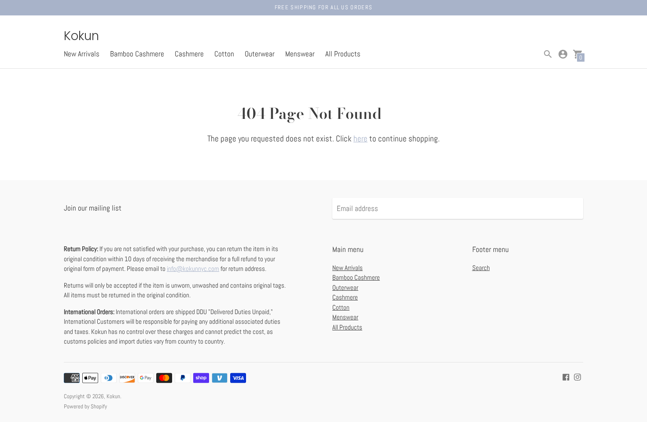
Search (481, 267)
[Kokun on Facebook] (566, 376)
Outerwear (260, 54)
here (360, 138)
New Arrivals (81, 54)
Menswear (300, 54)
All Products (342, 54)
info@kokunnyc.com (193, 268)
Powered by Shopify (85, 406)
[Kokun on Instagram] (577, 376)
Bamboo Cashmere (137, 54)
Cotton (224, 54)
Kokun (113, 396)
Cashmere (189, 54)
